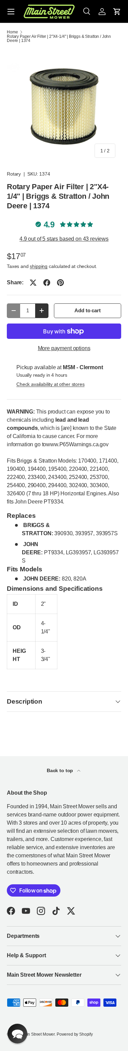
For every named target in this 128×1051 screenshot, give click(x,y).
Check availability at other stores (50, 384)
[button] (117, 11)
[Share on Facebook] (47, 282)
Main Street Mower (38, 1034)
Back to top (60, 770)
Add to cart (87, 310)
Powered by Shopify (75, 1034)
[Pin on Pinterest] (60, 282)
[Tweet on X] (33, 282)
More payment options (64, 348)
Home (12, 32)
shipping (38, 266)
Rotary (14, 174)
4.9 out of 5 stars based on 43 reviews (64, 239)
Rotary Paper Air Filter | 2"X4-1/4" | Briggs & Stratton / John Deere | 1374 (59, 38)
